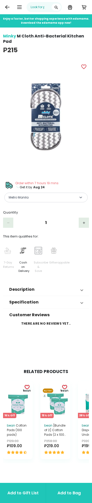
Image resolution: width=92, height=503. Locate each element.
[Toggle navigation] (19, 7)
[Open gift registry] (70, 7)
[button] (46, 289)
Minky (9, 36)
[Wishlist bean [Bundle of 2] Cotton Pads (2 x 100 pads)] (65, 387)
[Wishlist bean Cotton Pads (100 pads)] (27, 387)
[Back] (7, 7)
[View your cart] (84, 7)
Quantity (10, 212)
